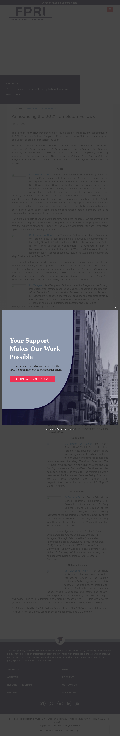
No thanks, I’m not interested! (59, 425)
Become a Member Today (31, 375)
